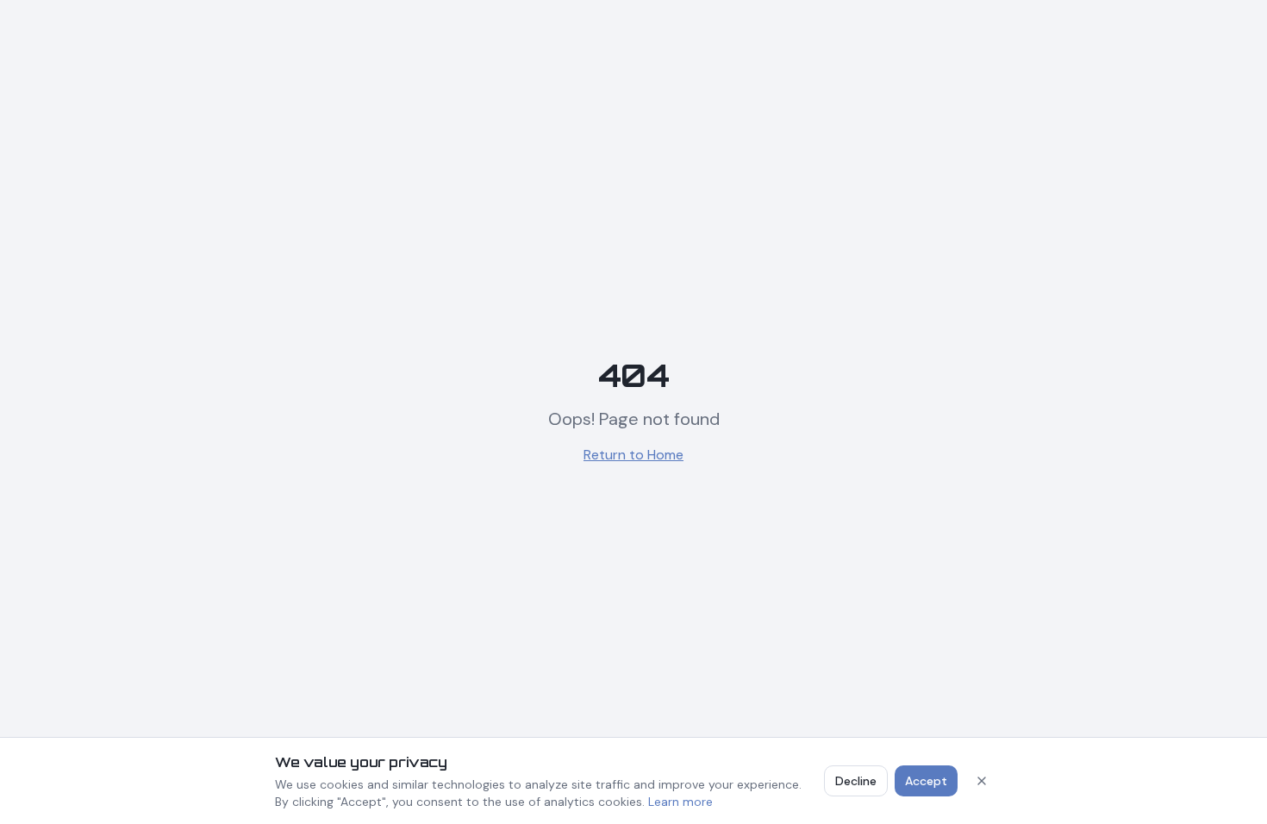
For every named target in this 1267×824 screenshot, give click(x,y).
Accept (926, 781)
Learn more (680, 801)
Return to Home (633, 455)
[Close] (981, 781)
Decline (856, 781)
